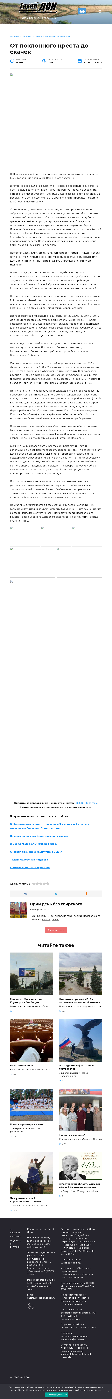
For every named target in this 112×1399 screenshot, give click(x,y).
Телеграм (91, 803)
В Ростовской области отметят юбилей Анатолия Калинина (79, 1186)
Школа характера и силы (26, 1124)
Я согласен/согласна (57, 1394)
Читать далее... (50, 919)
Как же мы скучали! (72, 1135)
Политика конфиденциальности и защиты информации (74, 1336)
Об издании (15, 1231)
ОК (81, 803)
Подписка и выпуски (15, 1243)
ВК (76, 803)
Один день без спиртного (56, 904)
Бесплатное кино (21, 1065)
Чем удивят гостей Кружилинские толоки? (25, 1200)
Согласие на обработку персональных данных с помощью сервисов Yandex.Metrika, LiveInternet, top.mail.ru (76, 1351)
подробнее (68, 1387)
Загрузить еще (56, 930)
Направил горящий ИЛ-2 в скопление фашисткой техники (79, 1001)
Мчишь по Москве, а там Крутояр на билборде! (26, 1001)
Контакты (15, 1236)
